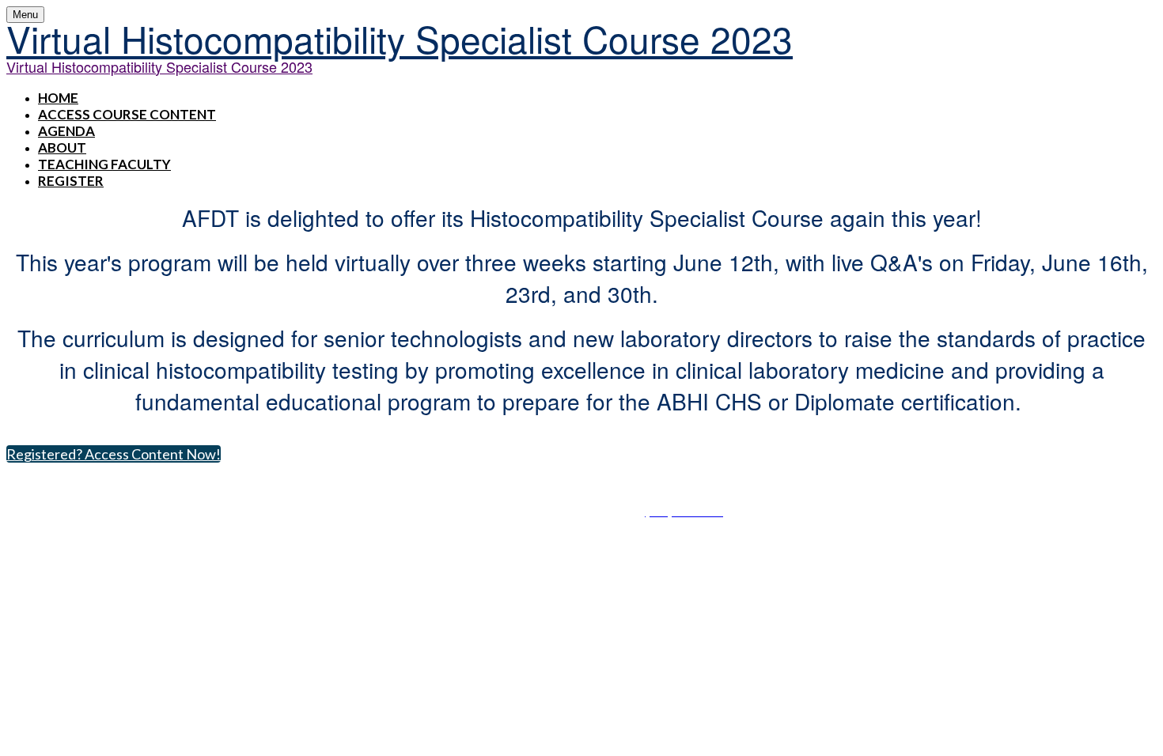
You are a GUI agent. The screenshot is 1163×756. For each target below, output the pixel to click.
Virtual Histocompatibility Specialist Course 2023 (399, 38)
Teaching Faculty (104, 164)
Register (71, 180)
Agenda (66, 131)
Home (58, 97)
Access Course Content (127, 114)
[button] (113, 454)
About (62, 147)
